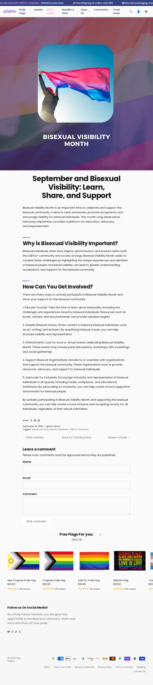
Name (27, 462)
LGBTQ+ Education (79, 429)
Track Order (116, 11)
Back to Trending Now (76, 437)
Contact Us (140, 671)
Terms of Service (124, 667)
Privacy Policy (105, 667)
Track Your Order (62, 667)
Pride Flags (22, 11)
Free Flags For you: (76, 534)
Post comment (36, 521)
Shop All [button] (85, 11)
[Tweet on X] (31, 420)
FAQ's (47, 667)
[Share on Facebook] (35, 420)
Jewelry (38, 9)
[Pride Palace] (10, 11)
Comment (30, 494)
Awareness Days (40, 429)
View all (77, 539)
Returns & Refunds (84, 667)
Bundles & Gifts (68, 11)
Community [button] (101, 9)
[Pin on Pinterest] (39, 420)
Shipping (141, 667)
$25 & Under (50, 11)
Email (26, 478)
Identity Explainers (59, 429)
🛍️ (146, 11)
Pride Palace (14, 660)
